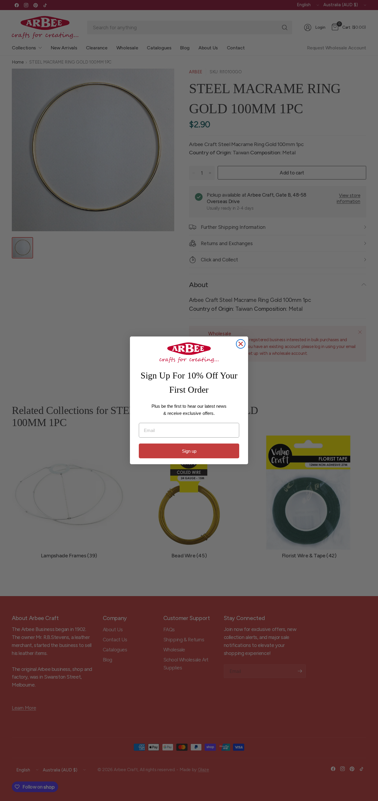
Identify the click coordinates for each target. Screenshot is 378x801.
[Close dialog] (240, 343)
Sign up (189, 451)
